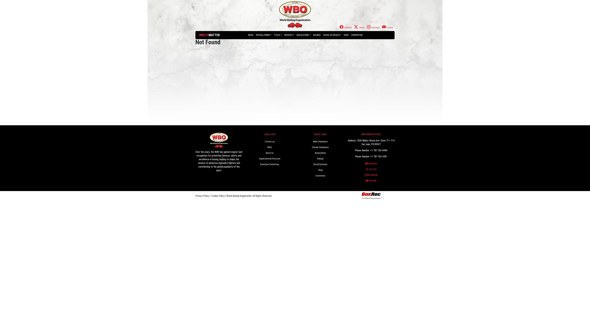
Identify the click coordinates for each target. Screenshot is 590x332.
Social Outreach (331, 35)
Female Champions (320, 147)
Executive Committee (269, 164)
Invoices (288, 35)
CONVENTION (356, 35)
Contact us (270, 141)
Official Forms (263, 35)
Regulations (303, 35)
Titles (277, 35)
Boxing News (320, 153)
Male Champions (320, 141)
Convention (320, 175)
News (250, 35)
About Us (270, 153)
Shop (346, 35)
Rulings (317, 35)
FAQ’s (269, 147)
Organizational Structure (269, 158)
